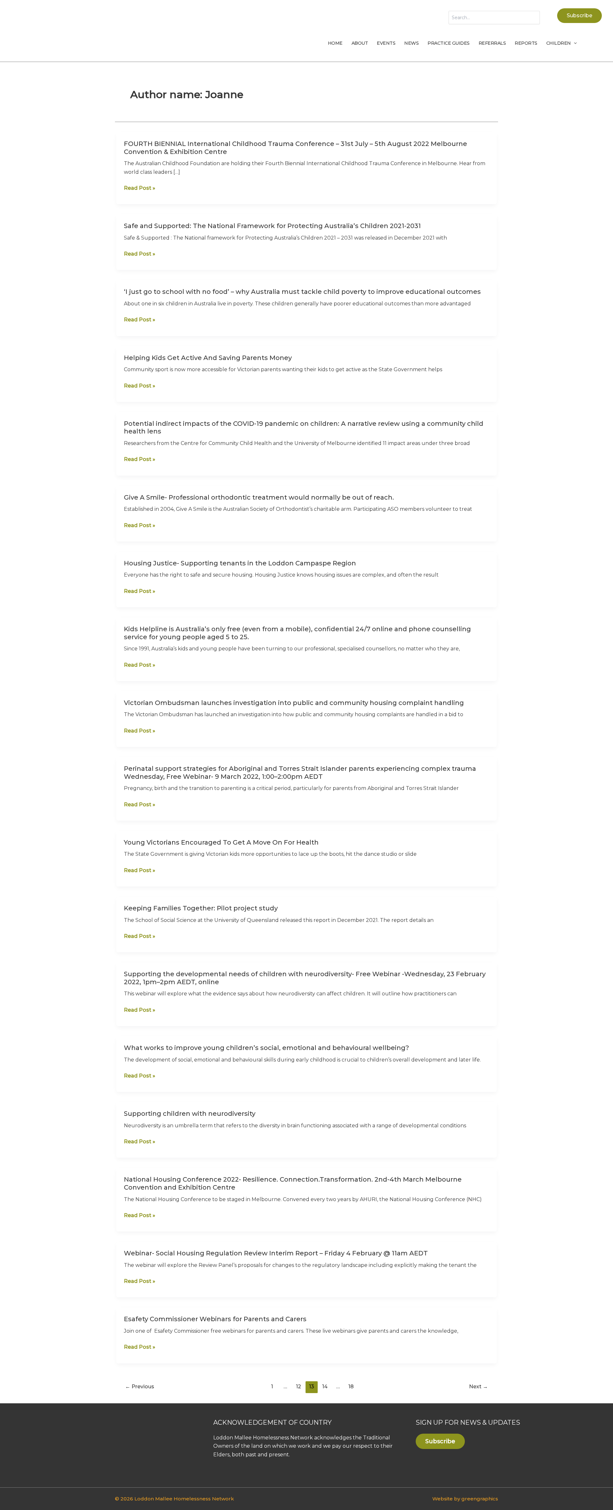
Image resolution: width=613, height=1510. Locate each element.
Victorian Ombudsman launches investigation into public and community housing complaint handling (294, 703)
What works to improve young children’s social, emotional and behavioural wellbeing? (266, 1048)
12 (298, 1387)
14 (325, 1387)
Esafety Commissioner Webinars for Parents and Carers (215, 1319)
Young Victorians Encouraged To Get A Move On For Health (221, 842)
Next (478, 1387)
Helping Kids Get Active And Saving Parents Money (208, 358)
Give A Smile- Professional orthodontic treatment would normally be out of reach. (259, 497)
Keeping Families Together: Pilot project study (201, 908)
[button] (579, 15)
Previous (139, 1387)
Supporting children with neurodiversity (189, 1113)
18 (351, 1387)
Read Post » (139, 188)
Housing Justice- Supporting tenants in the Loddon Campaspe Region (240, 563)
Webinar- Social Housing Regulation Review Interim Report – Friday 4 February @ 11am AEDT (276, 1253)
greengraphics (479, 1499)
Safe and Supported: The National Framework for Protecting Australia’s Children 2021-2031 (272, 226)
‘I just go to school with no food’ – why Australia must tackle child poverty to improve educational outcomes (302, 291)
